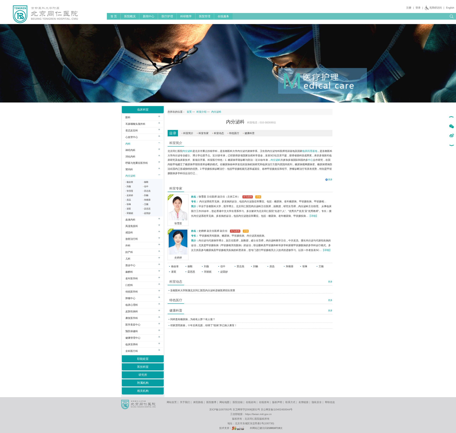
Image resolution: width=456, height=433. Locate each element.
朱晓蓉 (289, 266)
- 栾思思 (147, 208)
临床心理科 (131, 304)
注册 (408, 7)
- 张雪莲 (129, 191)
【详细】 (313, 215)
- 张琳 (128, 204)
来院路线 (198, 402)
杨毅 (190, 266)
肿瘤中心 (130, 298)
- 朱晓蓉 (147, 200)
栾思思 (191, 271)
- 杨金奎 (129, 182)
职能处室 (143, 358)
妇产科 (129, 252)
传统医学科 (131, 291)
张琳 (304, 266)
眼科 (260, 245)
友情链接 (304, 402)
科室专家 (204, 133)
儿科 (127, 258)
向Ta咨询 (247, 197)
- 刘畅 (145, 195)
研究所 (143, 374)
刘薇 (206, 266)
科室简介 (188, 133)
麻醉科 (129, 271)
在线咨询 (251, 402)
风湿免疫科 (131, 226)
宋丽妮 (207, 271)
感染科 (129, 232)
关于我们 (185, 402)
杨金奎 (175, 266)
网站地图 (224, 402)
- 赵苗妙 (147, 213)
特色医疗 (234, 133)
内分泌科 (188, 151)
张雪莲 (178, 223)
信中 (222, 266)
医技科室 (143, 366)
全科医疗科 (131, 351)
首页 (189, 112)
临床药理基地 (309, 151)
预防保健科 (131, 331)
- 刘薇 (128, 186)
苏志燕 (240, 266)
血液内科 (130, 219)
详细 (258, 197)
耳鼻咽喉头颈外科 (135, 123)
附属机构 (143, 382)
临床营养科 (131, 344)
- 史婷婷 (129, 195)
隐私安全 (317, 402)
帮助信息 (330, 402)
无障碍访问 (435, 7)
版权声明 (277, 402)
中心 (310, 159)
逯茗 (173, 271)
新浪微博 (451, 135)
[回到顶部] (451, 117)
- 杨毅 (145, 182)
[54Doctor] (238, 428)
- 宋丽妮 (129, 213)
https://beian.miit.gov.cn (258, 414)
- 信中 (145, 186)
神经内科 (130, 150)
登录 (418, 7)
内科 (127, 143)
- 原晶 (128, 200)
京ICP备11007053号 (220, 409)
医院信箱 (238, 402)
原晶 (272, 266)
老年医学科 (131, 278)
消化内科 (130, 156)
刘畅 (255, 266)
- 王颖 (145, 204)
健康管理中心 (132, 337)
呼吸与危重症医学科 (136, 163)
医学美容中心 (132, 324)
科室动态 (219, 133)
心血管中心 (131, 137)
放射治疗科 (131, 238)
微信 (451, 126)
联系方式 (290, 402)
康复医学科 (131, 318)
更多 (330, 281)
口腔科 (129, 285)
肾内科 (129, 169)
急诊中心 (130, 265)
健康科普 (250, 133)
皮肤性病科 (131, 311)
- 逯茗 (128, 208)
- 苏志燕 (147, 191)
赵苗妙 (224, 271)
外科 (275, 245)
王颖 (321, 266)
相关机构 (143, 390)
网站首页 (172, 402)
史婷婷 (178, 257)
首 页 (113, 16)
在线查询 (264, 402)
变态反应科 (131, 130)
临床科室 (143, 109)
